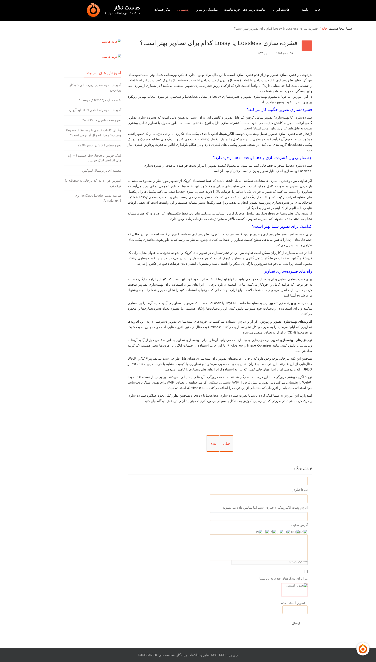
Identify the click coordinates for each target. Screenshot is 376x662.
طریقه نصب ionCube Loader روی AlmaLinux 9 (98, 198)
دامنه (305, 9)
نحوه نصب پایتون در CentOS (101, 120)
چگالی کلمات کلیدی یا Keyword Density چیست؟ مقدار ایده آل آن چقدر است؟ (93, 132)
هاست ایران (281, 9)
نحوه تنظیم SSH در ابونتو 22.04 (99, 145)
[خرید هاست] (92, 41)
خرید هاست (232, 9)
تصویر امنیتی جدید (292, 603)
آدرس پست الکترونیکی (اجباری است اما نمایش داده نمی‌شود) (265, 507)
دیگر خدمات (162, 9)
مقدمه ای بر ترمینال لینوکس (101, 170)
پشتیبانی (183, 9)
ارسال (296, 623)
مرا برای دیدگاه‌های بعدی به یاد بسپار (283, 578)
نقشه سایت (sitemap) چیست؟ (100, 100)
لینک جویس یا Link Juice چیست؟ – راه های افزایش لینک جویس (94, 158)
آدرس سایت (299, 525)
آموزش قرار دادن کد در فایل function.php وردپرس (93, 183)
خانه (318, 9)
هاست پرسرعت (254, 9)
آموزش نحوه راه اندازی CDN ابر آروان (95, 110)
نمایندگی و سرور (206, 9)
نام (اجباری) (300, 489)
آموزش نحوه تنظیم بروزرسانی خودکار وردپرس (95, 87)
